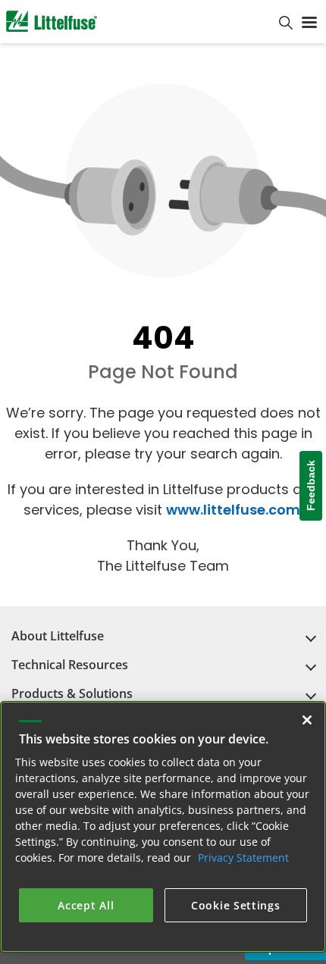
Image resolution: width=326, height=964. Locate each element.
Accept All (86, 904)
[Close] (307, 719)
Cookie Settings (236, 904)
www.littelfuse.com (233, 509)
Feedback (311, 486)
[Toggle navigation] (309, 21)
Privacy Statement (243, 857)
